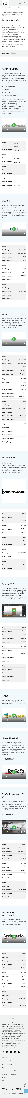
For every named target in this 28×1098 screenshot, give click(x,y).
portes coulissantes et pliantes (10, 1033)
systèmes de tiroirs (7, 1030)
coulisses (17, 1030)
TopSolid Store (9, 759)
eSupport (8, 82)
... (5, 8)
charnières (4, 1031)
